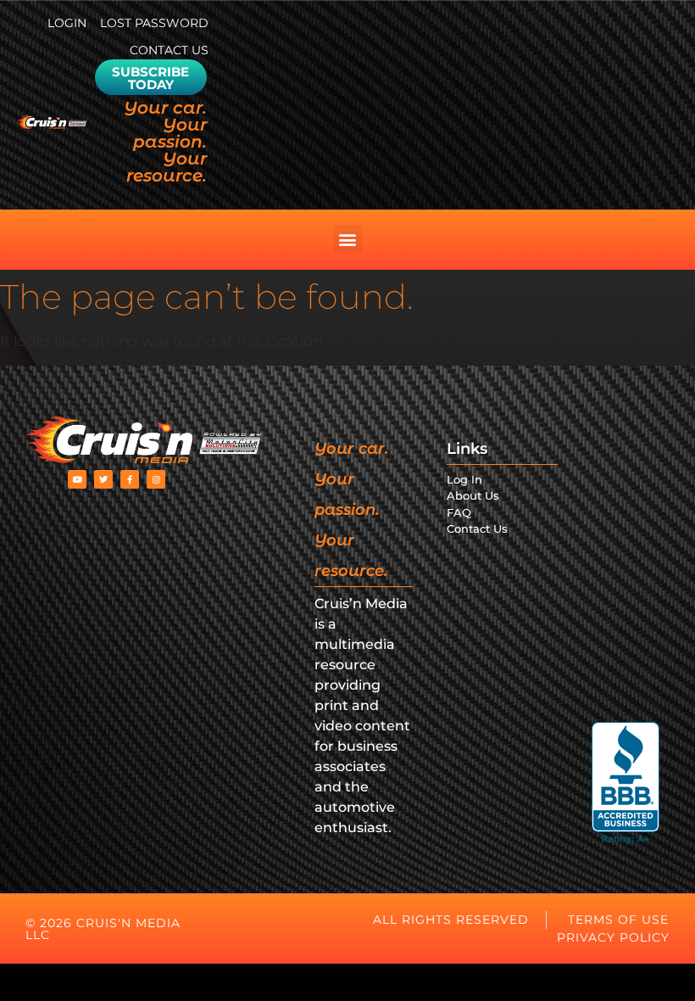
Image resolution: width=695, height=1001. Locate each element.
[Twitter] (103, 479)
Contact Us (169, 50)
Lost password (154, 23)
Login (66, 23)
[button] (348, 239)
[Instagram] (156, 479)
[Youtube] (77, 479)
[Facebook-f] (129, 479)
